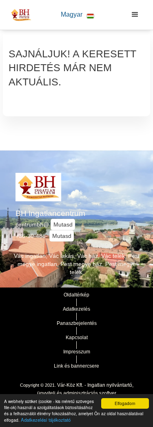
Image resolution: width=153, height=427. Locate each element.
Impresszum (76, 352)
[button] (77, 14)
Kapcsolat (77, 337)
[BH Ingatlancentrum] (19, 15)
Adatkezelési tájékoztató (46, 419)
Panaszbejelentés (77, 323)
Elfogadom (125, 403)
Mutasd (63, 224)
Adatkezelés (76, 309)
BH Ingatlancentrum (50, 213)
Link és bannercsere (76, 366)
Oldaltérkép (76, 295)
